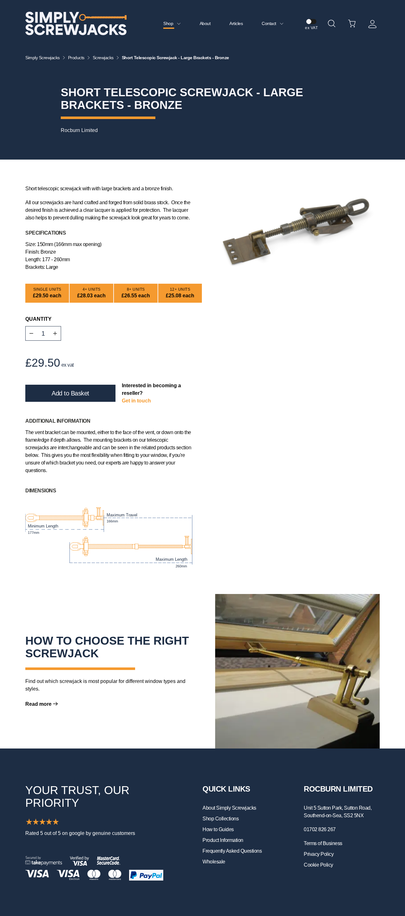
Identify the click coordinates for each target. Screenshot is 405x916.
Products (76, 57)
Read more (39, 704)
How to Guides (218, 829)
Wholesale (213, 861)
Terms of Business (323, 843)
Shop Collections (220, 818)
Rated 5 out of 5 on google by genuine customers (80, 833)
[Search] (332, 23)
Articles (236, 23)
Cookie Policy (318, 865)
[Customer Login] (372, 23)
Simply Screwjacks (42, 57)
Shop (168, 23)
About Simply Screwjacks (229, 808)
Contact (269, 23)
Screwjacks (103, 57)
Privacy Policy (318, 854)
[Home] (76, 23)
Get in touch (136, 400)
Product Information (222, 840)
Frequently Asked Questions (232, 851)
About (205, 23)
